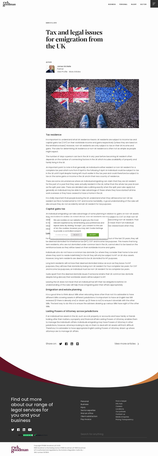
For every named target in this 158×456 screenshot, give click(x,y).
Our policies (121, 412)
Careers (119, 406)
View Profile (62, 72)
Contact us (120, 414)
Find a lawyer (121, 401)
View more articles (125, 344)
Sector (143, 4)
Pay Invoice (86, 419)
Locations (120, 409)
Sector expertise (88, 410)
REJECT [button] (76, 235)
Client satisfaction (89, 416)
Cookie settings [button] (61, 235)
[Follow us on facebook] (18, 429)
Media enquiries (122, 417)
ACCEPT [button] (93, 235)
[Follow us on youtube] (30, 429)
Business (112, 4)
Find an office (87, 413)
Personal (123, 4)
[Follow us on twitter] (13, 429)
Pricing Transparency (124, 420)
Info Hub (119, 404)
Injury (134, 4)
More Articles (75, 72)
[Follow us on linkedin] (24, 429)
